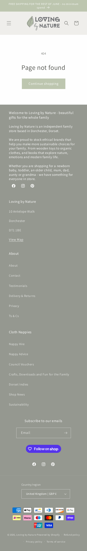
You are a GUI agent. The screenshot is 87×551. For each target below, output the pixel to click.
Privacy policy (34, 541)
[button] (9, 23)
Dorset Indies (18, 384)
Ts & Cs (14, 316)
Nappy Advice (18, 354)
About (13, 265)
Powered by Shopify (48, 534)
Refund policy (72, 534)
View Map (16, 239)
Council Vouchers (21, 364)
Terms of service (56, 541)
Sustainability (19, 404)
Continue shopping (44, 83)
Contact (14, 275)
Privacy (14, 306)
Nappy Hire (17, 344)
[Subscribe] (66, 433)
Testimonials (18, 286)
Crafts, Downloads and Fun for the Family (39, 374)
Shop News (17, 394)
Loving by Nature (26, 534)
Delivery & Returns (22, 296)
